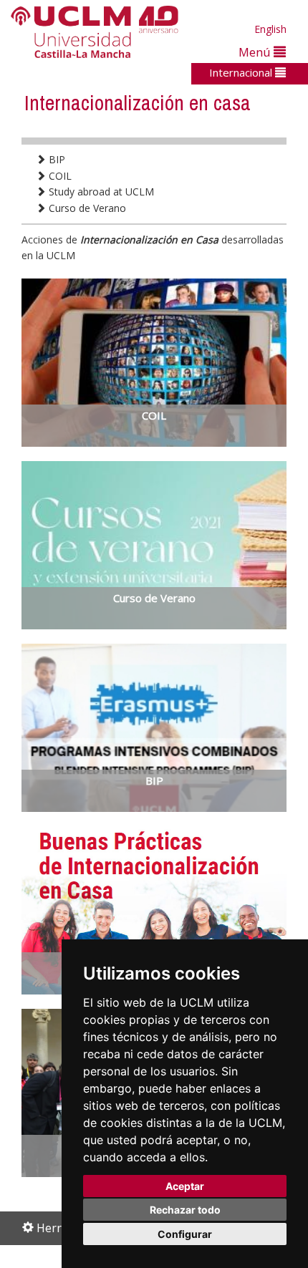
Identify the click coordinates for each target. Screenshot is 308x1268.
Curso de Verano (86, 208)
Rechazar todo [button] (185, 1210)
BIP (55, 159)
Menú (256, 52)
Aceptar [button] (184, 1186)
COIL (59, 176)
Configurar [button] (185, 1234)
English (270, 29)
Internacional (242, 72)
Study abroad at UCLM (100, 191)
